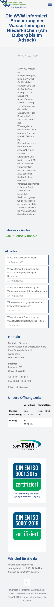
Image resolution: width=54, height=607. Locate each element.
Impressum (14, 589)
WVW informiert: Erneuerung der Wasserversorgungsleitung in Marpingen (27, 289)
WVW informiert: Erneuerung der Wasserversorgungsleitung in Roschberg (23, 272)
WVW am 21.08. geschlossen (21, 257)
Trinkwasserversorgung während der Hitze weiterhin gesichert (25, 304)
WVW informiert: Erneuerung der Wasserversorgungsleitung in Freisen (25, 319)
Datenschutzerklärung (33, 589)
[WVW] (13, 4)
